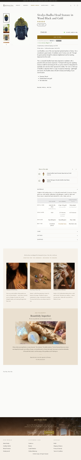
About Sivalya (6, 443)
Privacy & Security (58, 448)
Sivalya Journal (6, 451)
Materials (40, 189)
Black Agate (41, 24)
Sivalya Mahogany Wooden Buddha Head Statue (58, 180)
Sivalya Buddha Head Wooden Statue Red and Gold (59, 173)
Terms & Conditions (58, 451)
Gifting (39, 235)
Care (38, 231)
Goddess (25, 5)
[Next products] (76, 169)
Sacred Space (44, 5)
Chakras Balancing (32, 451)
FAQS (55, 443)
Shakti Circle (35, 5)
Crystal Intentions (32, 448)
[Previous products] (72, 169)
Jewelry (18, 5)
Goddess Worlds (7, 446)
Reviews (30, 446)
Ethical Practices (7, 448)
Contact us (30, 443)
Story (53, 5)
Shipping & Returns (58, 446)
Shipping (40, 239)
